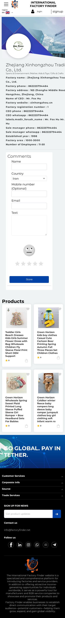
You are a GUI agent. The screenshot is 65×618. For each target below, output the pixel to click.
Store (29, 279)
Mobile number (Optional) (23, 186)
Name (16, 161)
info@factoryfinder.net (17, 529)
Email (16, 200)
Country (18, 173)
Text (15, 213)
